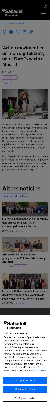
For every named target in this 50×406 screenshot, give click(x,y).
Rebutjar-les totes (25, 389)
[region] (25, 360)
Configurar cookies (25, 398)
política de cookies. (36, 370)
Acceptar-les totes (25, 380)
